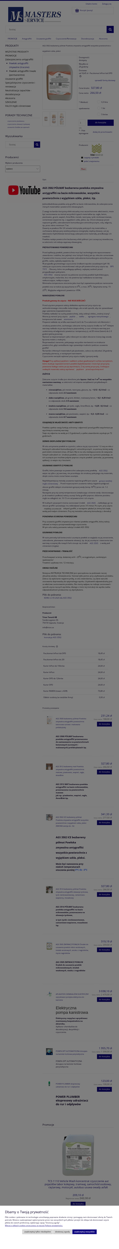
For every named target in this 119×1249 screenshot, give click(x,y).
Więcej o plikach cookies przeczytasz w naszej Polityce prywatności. (34, 1225)
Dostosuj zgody (62, 1232)
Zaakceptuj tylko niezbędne (37, 1232)
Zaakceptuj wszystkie (84, 1232)
